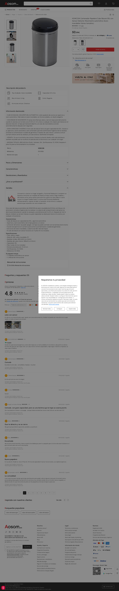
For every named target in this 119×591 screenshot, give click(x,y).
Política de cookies (54, 304)
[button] (3, 587)
